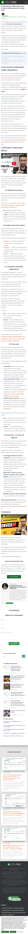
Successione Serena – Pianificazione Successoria (14, 912)
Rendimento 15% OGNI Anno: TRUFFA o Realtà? (13, 736)
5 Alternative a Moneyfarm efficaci (12, 61)
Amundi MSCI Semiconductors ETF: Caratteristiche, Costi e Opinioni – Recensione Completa (18, 694)
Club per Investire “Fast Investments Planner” (13, 910)
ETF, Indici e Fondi (6, 772)
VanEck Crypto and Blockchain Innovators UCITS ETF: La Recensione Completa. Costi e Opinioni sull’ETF (12, 777)
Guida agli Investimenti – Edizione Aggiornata (13, 908)
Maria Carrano (13, 584)
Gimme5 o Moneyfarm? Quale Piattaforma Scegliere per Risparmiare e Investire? (17, 686)
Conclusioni (5, 63)
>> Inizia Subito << (14, 577)
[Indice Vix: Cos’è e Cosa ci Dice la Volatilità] (7, 713)
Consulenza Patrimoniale (8, 914)
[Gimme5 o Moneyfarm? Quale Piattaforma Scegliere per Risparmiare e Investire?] (7, 686)
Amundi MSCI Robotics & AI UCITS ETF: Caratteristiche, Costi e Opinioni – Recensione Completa (13, 847)
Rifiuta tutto (13, 931)
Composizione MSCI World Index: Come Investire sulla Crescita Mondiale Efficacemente (18, 677)
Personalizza (20, 931)
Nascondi (22, 53)
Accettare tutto (5, 931)
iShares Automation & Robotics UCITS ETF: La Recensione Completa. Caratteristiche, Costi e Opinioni (14, 813)
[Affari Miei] (9, 2)
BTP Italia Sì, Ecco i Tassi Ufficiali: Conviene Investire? (14, 733)
